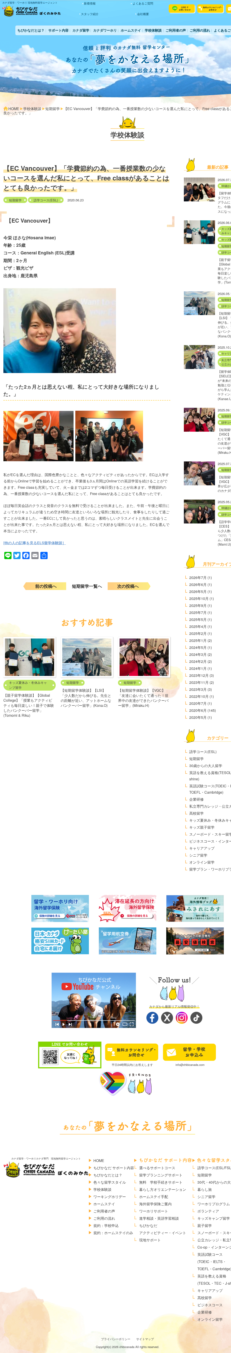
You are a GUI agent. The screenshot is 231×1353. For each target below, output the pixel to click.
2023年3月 (198, 689)
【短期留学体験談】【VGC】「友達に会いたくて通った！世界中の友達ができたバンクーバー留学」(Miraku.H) (143, 698)
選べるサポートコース (157, 1167)
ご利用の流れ (200, 30)
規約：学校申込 (106, 1225)
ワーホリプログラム (213, 1203)
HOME (98, 1160)
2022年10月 (199, 696)
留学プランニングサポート (160, 1175)
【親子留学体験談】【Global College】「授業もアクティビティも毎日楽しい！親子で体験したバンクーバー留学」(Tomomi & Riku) (28, 705)
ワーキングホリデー (109, 1196)
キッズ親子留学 (202, 827)
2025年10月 (199, 598)
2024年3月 (198, 654)
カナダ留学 (80, 30)
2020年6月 (198, 710)
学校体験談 (153, 30)
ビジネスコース (210, 1304)
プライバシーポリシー (115, 1339)
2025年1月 (198, 640)
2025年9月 (198, 605)
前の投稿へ (46, 586)
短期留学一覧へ (87, 586)
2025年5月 (198, 619)
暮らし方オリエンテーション (162, 1189)
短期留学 (15, 200)
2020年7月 (198, 703)
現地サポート (150, 1239)
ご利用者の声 (176, 30)
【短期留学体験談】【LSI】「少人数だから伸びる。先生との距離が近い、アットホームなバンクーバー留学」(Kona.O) (86, 698)
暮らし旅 (204, 1189)
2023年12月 (199, 675)
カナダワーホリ (105, 30)
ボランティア (208, 1211)
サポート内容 (58, 30)
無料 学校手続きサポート (160, 1182)
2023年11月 (199, 682)
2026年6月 (198, 584)
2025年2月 (198, 633)
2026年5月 (198, 591)
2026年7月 (198, 577)
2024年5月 (198, 647)
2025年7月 (198, 612)
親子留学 (204, 1225)
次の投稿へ (128, 586)
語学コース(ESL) (46, 200)
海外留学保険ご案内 (155, 1203)
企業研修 (196, 799)
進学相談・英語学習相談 (159, 1218)
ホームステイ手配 (153, 1196)
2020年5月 (198, 717)
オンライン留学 (202, 862)
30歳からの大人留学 (205, 765)
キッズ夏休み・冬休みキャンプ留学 (28, 685)
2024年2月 (198, 661)
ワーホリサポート (153, 1211)
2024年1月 (198, 668)
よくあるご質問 (143, 3)
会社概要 (143, 14)
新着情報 (90, 3)
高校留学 (196, 813)
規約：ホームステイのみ (113, 1232)
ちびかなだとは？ (30, 30)
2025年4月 (198, 626)
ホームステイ (131, 30)
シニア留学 (198, 855)
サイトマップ (145, 1339)
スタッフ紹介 (90, 14)
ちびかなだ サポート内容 (113, 1167)
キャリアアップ (202, 848)
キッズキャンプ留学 (213, 1218)
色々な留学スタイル (109, 1182)
